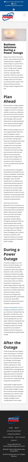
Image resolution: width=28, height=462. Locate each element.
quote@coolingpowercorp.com (14, 5)
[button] (24, 14)
